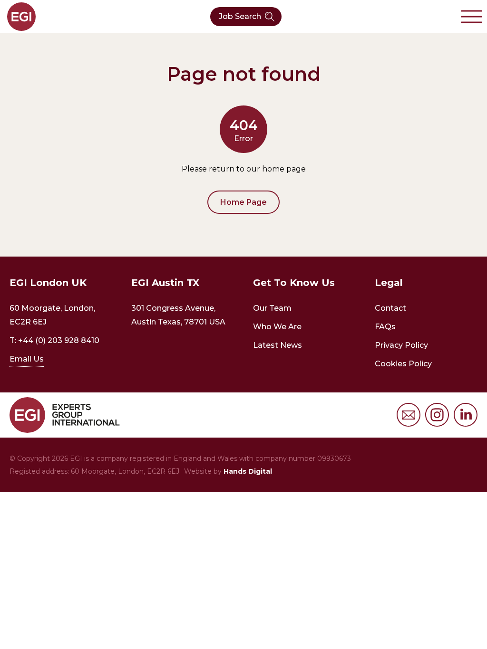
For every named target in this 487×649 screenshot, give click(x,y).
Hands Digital (248, 471)
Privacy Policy (401, 345)
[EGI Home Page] (21, 16)
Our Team (272, 308)
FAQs (385, 326)
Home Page (243, 202)
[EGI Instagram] (437, 415)
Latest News (277, 345)
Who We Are (277, 326)
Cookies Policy (403, 363)
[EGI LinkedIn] (465, 415)
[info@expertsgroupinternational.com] (408, 415)
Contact (390, 308)
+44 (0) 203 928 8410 (58, 340)
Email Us (27, 358)
